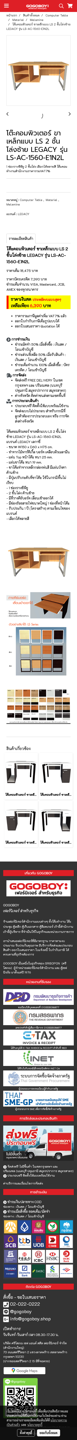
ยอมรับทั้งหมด (49, 1433)
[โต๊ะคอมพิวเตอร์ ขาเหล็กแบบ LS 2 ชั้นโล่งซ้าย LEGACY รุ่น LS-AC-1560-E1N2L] (38, 70)
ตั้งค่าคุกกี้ (26, 1433)
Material (52, 200)
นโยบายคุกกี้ (34, 1425)
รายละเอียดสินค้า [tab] (21, 238)
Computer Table (31, 200)
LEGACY (23, 214)
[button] (60, 6)
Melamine (13, 204)
